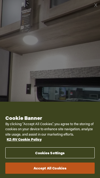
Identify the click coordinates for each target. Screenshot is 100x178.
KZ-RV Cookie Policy (24, 139)
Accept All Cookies (50, 168)
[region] (50, 140)
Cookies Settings (50, 152)
